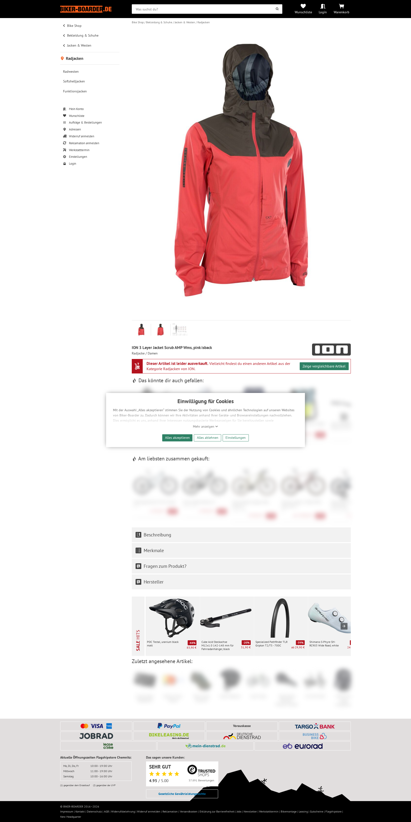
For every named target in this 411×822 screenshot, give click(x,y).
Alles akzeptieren (177, 437)
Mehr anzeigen (204, 426)
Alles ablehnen (207, 437)
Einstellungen (235, 437)
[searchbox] (207, 9)
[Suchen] (277, 9)
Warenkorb (341, 12)
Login (323, 12)
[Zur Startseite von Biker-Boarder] (89, 9)
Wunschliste (303, 12)
